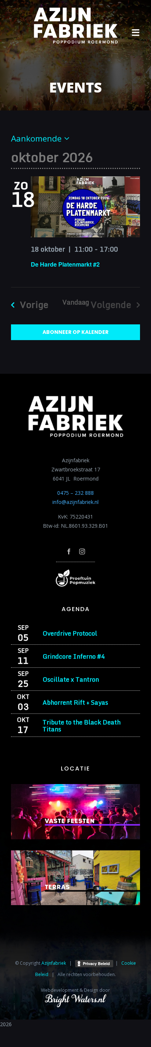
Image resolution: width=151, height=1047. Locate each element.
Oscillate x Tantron (71, 679)
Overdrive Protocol (70, 633)
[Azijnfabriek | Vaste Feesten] (75, 786)
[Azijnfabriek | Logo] (75, 9)
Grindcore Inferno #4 (74, 656)
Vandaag (75, 302)
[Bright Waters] (75, 998)
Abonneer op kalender (75, 332)
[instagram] (82, 551)
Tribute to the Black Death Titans (82, 725)
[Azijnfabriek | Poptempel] (75, 571)
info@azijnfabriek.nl (75, 501)
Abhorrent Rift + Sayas (75, 702)
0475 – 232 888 (75, 492)
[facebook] (69, 551)
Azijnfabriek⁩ (53, 963)
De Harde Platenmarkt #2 (65, 264)
